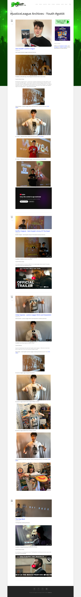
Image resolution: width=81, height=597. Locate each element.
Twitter (66, 45)
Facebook (62, 45)
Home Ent (45, 4)
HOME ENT (17, 50)
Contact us (50, 592)
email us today (63, 47)
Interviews (58, 4)
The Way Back (20, 519)
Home (37, 4)
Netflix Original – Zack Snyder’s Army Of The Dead (32, 231)
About (66, 4)
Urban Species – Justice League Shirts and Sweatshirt (33, 315)
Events (49, 4)
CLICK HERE (40, 136)
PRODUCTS (17, 316)
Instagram (56, 47)
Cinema (40, 4)
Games (62, 4)
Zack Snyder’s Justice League (25, 49)
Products (53, 4)
